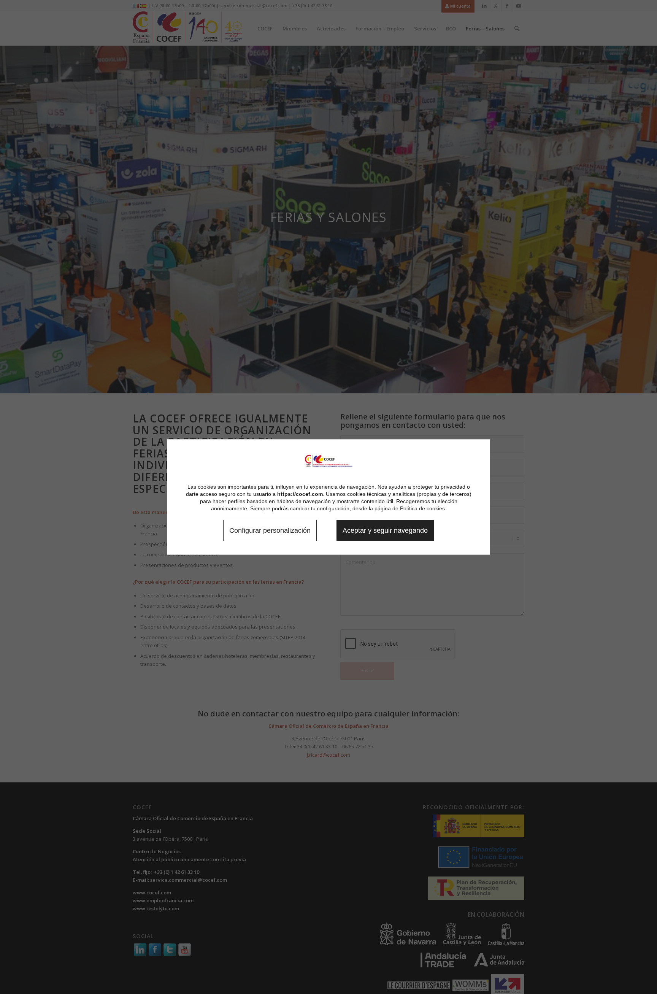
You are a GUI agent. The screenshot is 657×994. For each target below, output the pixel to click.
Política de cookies (422, 508)
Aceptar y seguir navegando (385, 530)
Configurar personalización (270, 530)
